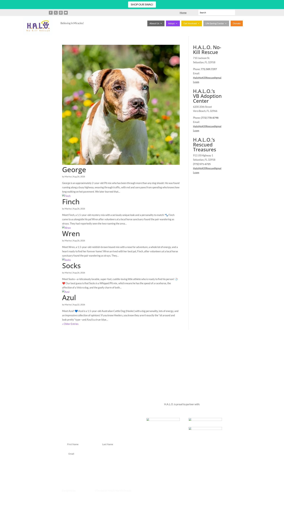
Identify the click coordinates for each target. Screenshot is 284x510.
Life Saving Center (215, 23)
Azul (69, 297)
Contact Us (145, 349)
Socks (71, 265)
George (74, 169)
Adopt (171, 23)
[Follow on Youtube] (66, 13)
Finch (71, 201)
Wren (71, 233)
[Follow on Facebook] (51, 13)
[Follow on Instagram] (61, 13)
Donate (237, 23)
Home (120, 349)
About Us (154, 23)
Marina (68, 176)
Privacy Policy (160, 349)
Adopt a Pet (131, 349)
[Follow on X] (56, 13)
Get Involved (190, 23)
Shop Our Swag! (142, 4)
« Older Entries (70, 323)
